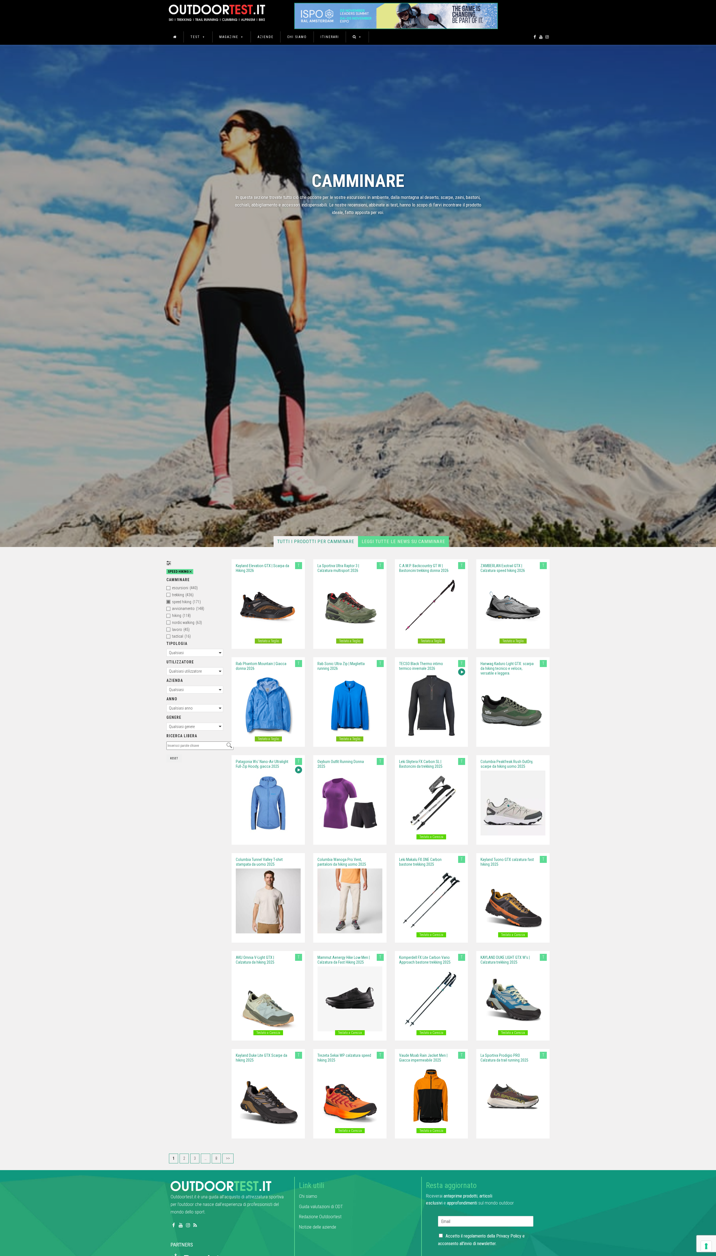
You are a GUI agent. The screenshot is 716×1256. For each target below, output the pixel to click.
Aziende (266, 37)
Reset (174, 758)
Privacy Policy (508, 1236)
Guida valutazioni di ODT (321, 1206)
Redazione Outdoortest (320, 1216)
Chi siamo (297, 37)
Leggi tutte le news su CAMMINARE (403, 541)
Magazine (228, 37)
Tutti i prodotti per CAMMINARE (315, 541)
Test (195, 37)
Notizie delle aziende (317, 1227)
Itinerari (330, 37)
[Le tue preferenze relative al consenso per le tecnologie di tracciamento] (706, 1246)
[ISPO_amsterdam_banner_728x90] (396, 14)
